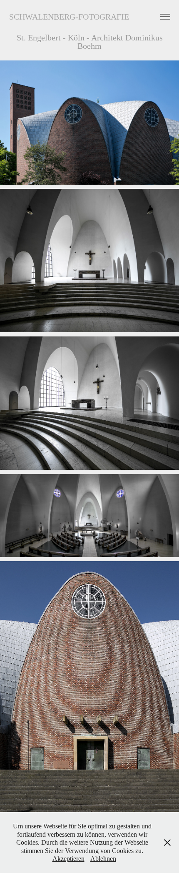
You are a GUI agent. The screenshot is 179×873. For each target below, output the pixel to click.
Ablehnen (103, 858)
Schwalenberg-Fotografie (69, 16)
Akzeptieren (68, 858)
